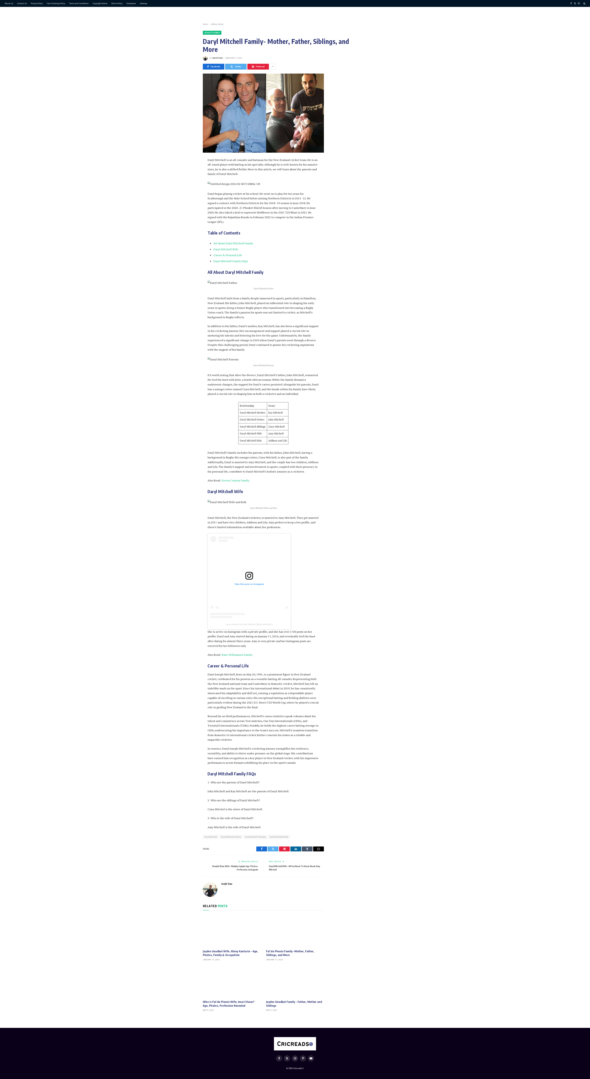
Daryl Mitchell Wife (225, 249)
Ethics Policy (116, 3)
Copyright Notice (99, 3)
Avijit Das (217, 58)
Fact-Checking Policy (56, 3)
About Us (9, 3)
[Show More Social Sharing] (273, 67)
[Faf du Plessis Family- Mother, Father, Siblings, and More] (295, 930)
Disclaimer (131, 3)
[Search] (584, 3)
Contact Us (22, 3)
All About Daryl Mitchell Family (233, 243)
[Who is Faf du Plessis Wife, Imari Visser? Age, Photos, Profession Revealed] (232, 981)
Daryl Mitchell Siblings (255, 837)
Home (205, 24)
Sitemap (143, 3)
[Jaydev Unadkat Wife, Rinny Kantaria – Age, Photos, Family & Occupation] (232, 930)
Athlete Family (217, 24)
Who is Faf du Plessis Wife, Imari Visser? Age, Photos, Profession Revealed (229, 1003)
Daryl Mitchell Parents (231, 837)
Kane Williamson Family (237, 655)
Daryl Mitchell (210, 837)
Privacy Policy (37, 3)
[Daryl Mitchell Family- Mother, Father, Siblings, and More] (263, 113)
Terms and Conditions (78, 3)
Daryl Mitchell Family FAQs (230, 261)
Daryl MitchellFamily (279, 837)
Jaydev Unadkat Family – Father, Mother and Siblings (294, 1003)
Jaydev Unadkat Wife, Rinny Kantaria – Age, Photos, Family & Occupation (230, 953)
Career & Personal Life (227, 255)
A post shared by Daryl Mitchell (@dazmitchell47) (249, 624)
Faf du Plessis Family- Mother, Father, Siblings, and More (290, 953)
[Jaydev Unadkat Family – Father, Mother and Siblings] (295, 981)
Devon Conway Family (235, 480)
